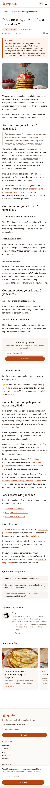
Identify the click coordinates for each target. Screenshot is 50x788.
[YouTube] (47, 33)
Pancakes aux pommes (15, 516)
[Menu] (46, 3)
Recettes (5, 745)
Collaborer (6, 755)
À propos (5, 752)
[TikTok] (41, 33)
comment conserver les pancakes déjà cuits (21, 480)
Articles (13, 12)
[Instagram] (44, 33)
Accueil (5, 12)
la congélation (32, 536)
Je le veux (23, 782)
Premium (5, 759)
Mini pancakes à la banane (16, 512)
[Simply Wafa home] (10, 4)
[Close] (47, 768)
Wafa (14, 29)
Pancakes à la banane (14, 508)
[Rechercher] (41, 3)
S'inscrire (25, 359)
